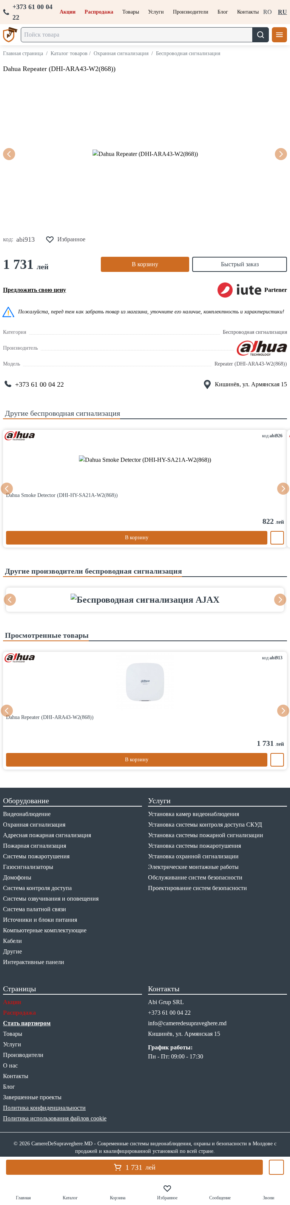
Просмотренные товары (46, 635)
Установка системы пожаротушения (194, 845)
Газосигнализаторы (28, 867)
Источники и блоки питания (40, 919)
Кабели (12, 941)
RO (267, 12)
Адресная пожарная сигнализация (47, 835)
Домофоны (17, 877)
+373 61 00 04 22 (32, 12)
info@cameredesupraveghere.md (187, 1023)
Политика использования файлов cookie (54, 1118)
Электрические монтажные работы (193, 867)
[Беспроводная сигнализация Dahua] (262, 348)
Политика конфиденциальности (44, 1108)
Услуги (156, 12)
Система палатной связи (34, 909)
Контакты (248, 12)
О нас (10, 1065)
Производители (190, 12)
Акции (68, 12)
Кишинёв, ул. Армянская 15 (251, 384)
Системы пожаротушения (36, 856)
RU (282, 12)
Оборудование (26, 800)
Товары (130, 12)
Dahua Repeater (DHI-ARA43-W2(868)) (59, 69)
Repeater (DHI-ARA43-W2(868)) (250, 364)
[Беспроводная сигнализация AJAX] (145, 600)
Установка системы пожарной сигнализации (205, 835)
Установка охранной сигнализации (193, 856)
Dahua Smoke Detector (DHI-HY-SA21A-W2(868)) (62, 495)
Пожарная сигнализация (34, 845)
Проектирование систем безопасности (197, 888)
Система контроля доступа (37, 888)
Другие (12, 951)
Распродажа (99, 12)
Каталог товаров (69, 53)
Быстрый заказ (240, 264)
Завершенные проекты (32, 1097)
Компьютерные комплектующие (44, 930)
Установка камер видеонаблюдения (193, 814)
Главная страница (23, 53)
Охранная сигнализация (121, 53)
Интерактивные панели (33, 962)
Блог (223, 12)
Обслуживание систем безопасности (195, 877)
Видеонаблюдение (27, 814)
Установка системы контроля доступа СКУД (205, 824)
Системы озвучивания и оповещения (51, 898)
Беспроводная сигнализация (188, 53)
